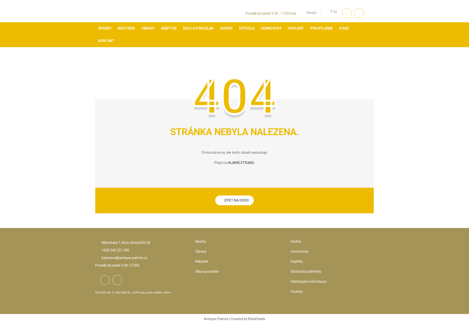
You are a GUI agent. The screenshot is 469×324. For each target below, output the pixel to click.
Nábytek (201, 261)
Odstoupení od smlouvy (309, 281)
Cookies (297, 291)
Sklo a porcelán (207, 271)
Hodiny (296, 241)
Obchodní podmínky (306, 271)
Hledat (312, 13)
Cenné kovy (300, 251)
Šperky (200, 241)
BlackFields (256, 319)
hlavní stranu (241, 163)
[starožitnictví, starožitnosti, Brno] (108, 16)
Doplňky (297, 261)
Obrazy (201, 251)
